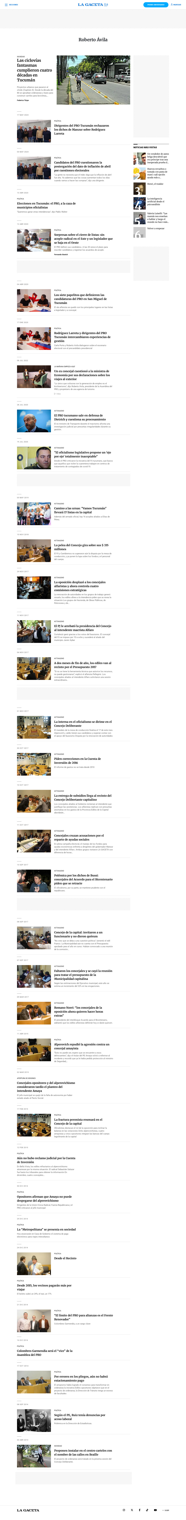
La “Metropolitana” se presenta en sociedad (46, 1229)
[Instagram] (124, 1510)
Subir (167, 1510)
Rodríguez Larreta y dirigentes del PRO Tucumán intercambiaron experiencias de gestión (82, 337)
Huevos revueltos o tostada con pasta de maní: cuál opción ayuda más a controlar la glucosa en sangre (157, 176)
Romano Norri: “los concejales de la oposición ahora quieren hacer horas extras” (78, 1011)
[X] (132, 1510)
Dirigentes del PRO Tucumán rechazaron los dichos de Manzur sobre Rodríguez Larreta (81, 129)
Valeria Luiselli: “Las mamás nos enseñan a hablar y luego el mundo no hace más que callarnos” (157, 219)
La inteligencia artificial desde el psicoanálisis (155, 201)
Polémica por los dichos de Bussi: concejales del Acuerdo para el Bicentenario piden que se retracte (83, 879)
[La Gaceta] (93, 5)
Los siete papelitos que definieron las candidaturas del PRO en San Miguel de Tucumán (80, 299)
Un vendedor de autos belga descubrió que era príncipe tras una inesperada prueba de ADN (158, 160)
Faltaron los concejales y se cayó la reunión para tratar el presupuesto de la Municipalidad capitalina (83, 975)
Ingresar (177, 5)
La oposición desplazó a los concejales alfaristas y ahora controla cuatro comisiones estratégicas (80, 586)
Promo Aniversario (155, 5)
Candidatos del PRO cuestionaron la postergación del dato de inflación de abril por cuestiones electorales (82, 166)
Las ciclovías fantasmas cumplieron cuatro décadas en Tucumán (34, 70)
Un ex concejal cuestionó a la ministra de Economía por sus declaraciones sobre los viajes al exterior (82, 375)
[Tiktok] (147, 1510)
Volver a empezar (155, 228)
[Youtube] (155, 1510)
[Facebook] (139, 1510)
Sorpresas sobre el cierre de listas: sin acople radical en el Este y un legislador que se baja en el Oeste (83, 238)
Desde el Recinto (65, 1258)
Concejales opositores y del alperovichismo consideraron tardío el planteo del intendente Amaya (46, 1087)
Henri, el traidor (155, 184)
